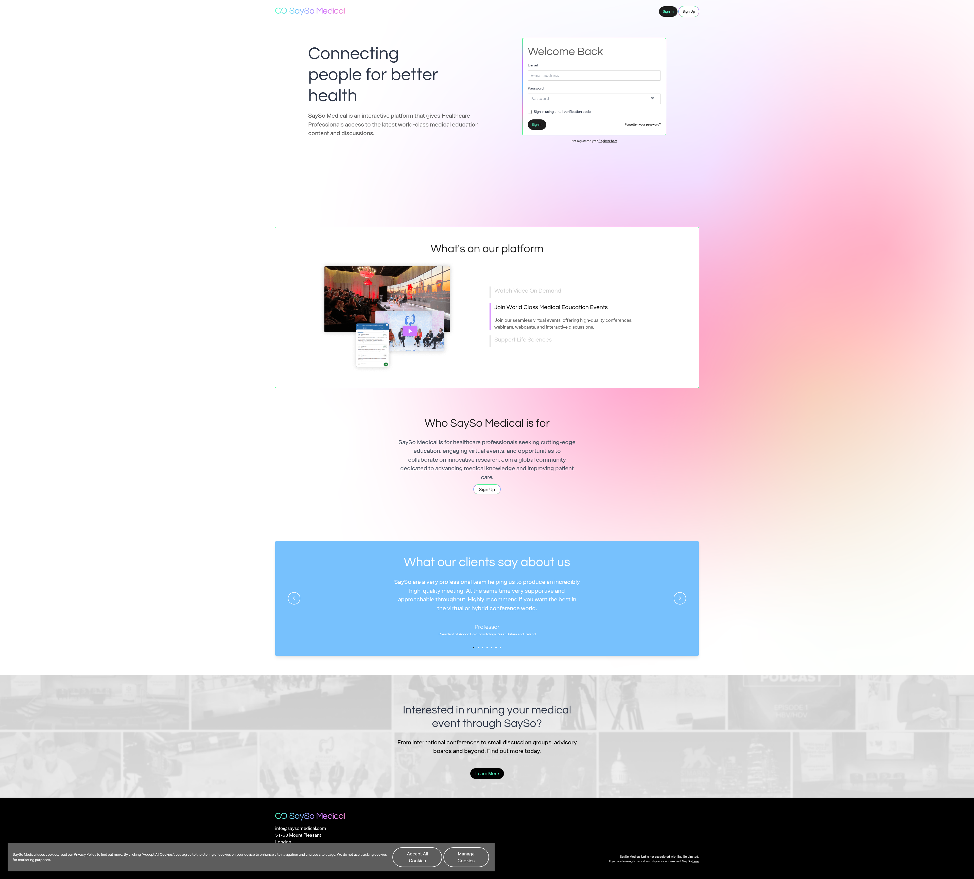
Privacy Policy (85, 854)
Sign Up (689, 11)
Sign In (668, 11)
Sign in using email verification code (562, 112)
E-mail (533, 65)
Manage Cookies (466, 857)
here (695, 861)
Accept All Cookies (417, 857)
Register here (608, 141)
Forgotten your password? (643, 124)
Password (536, 88)
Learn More (487, 773)
